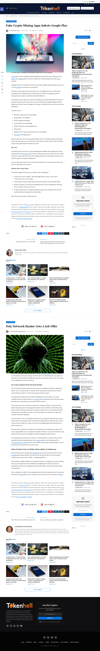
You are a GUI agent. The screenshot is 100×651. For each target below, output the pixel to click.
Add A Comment (37, 310)
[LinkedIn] (2, 82)
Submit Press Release (82, 37)
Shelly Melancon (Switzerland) (18, 331)
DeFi (25, 442)
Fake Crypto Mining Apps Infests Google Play (51, 520)
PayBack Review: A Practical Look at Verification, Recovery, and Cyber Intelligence (16, 279)
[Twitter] (2, 79)
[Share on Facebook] (85, 30)
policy (54, 621)
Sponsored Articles (18, 211)
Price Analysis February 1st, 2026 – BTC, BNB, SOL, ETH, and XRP (37, 278)
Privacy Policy (82, 219)
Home (22, 642)
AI (73, 12)
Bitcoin (16, 117)
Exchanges (66, 12)
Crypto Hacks (10, 322)
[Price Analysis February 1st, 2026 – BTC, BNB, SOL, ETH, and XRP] (38, 270)
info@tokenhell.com (24, 207)
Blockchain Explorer (32, 12)
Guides (59, 12)
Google (13, 76)
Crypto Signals (74, 642)
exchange (14, 455)
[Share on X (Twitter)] (87, 30)
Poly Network (47, 373)
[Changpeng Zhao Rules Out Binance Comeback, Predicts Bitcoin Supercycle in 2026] (16, 292)
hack (61, 474)
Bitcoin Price (55, 642)
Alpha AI (83, 49)
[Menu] (7, 8)
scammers (26, 154)
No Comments (33, 30)
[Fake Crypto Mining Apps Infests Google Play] (37, 51)
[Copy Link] (2, 92)
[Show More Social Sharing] (93, 30)
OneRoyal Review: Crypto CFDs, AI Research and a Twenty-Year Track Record (87, 97)
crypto (13, 79)
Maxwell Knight (79, 130)
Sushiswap (36, 453)
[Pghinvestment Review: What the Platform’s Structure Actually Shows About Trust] (76, 87)
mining (21, 79)
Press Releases (28, 211)
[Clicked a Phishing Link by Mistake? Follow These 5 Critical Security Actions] (59, 270)
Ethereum (17, 135)
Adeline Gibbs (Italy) (15, 30)
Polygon (37, 399)
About (35, 642)
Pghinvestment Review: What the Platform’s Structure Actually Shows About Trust (87, 87)
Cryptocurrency (11, 21)
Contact (41, 642)
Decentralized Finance (17, 442)
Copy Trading (64, 642)
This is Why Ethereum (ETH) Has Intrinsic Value (23, 520)
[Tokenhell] (50, 8)
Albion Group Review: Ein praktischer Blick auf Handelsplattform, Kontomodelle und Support (82, 73)
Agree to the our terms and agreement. (50, 621)
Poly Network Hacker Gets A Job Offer (25, 241)
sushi (21, 474)
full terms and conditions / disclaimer (24, 218)
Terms (47, 642)
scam (58, 79)
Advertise (29, 642)
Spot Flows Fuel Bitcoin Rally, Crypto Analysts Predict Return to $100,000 (58, 301)
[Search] (93, 4)
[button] (2, 9)
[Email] (2, 89)
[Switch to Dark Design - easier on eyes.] (91, 4)
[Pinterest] (2, 86)
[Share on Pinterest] (90, 30)
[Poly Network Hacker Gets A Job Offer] (37, 352)
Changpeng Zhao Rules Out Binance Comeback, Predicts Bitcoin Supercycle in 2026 (16, 301)
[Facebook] (2, 76)
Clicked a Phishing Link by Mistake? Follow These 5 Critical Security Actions (59, 279)
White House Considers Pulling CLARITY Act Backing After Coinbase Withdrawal (36, 301)
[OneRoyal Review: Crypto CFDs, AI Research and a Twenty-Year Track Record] (76, 96)
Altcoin (44, 12)
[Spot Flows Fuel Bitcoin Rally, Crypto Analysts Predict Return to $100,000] (59, 292)
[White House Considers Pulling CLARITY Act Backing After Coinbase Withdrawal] (38, 292)
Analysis (51, 12)
